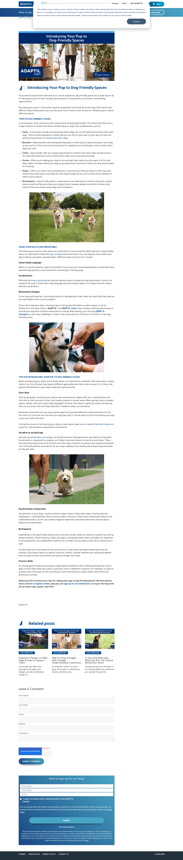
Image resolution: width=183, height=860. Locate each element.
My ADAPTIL (137, 3)
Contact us (63, 854)
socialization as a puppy (41, 437)
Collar (72, 308)
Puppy (115, 3)
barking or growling (37, 280)
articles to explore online (37, 583)
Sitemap (22, 854)
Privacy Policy (49, 854)
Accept (136, 21)
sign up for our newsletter (77, 583)
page (87, 840)
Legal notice (34, 854)
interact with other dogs (56, 138)
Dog (124, 3)
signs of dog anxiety (58, 254)
